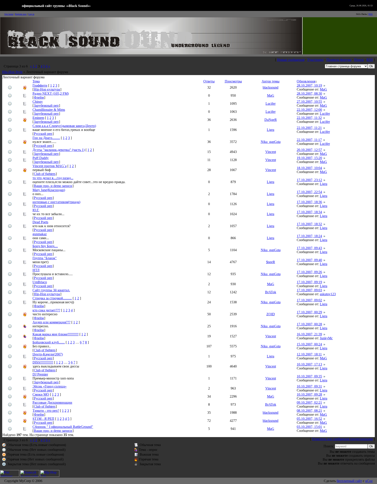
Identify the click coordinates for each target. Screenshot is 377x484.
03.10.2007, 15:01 (309, 427)
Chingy (38, 101)
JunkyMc (326, 338)
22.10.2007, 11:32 (309, 118)
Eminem (38, 118)
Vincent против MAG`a (50, 166)
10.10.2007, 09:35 (309, 376)
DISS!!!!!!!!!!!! (43, 362)
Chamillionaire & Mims (49, 110)
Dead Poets (40, 222)
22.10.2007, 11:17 (309, 140)
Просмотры (233, 81)
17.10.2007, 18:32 (309, 224)
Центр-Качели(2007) (48, 354)
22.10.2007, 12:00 (309, 110)
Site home (8, 14)
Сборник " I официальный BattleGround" (63, 427)
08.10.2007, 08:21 (309, 410)
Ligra (270, 130)
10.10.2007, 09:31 (309, 386)
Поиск (359, 60)
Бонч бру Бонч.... (45, 246)
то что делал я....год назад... (53, 178)
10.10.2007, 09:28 (309, 394)
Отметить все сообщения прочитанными (342, 439)
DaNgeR (270, 120)
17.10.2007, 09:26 (309, 272)
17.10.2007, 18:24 (309, 236)
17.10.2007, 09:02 (309, 300)
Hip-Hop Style (12, 72)
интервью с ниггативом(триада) (56, 202)
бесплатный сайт (349, 481)
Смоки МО (41, 394)
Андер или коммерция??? (51, 322)
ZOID (270, 314)
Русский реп (43, 134)
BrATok (270, 292)
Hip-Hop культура (47, 89)
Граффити (40, 85)
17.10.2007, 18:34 (309, 212)
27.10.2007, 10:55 (309, 101)
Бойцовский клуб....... (49, 342)
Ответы (209, 81)
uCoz (369, 481)
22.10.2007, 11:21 (309, 128)
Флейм (39, 97)
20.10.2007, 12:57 (309, 150)
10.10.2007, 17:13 (309, 364)
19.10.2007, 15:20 (309, 158)
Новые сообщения (290, 60)
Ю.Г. (36, 210)
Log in (31, 14)
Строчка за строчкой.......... (52, 298)
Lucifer (271, 103)
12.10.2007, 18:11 (309, 354)
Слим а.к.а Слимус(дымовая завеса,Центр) (64, 126)
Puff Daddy (41, 158)
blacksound (270, 87)
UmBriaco (40, 282)
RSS (370, 14)
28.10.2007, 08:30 (309, 93)
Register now (21, 14)
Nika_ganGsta (271, 142)
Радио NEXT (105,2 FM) (51, 93)
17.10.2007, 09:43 (309, 248)
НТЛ (36, 270)
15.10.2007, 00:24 (309, 344)
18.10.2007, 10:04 (309, 168)
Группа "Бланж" (45, 258)
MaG (323, 89)
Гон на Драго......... (46, 138)
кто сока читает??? (46, 310)
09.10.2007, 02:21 (309, 402)
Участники (315, 60)
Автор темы (270, 81)
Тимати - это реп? (46, 410)
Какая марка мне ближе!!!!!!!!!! (56, 334)
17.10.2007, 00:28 (309, 324)
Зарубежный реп (46, 105)
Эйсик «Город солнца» (50, 386)
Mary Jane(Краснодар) (49, 190)
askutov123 (328, 294)
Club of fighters (44, 174)
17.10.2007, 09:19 (309, 282)
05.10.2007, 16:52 (309, 418)
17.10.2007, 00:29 (309, 312)
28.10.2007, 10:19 (309, 85)
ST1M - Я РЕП (43, 418)
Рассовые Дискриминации (52, 402)
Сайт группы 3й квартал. (51, 290)
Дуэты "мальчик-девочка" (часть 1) (59, 150)
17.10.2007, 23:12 (309, 180)
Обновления (306, 81)
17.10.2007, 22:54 (309, 192)
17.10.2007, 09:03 (309, 290)
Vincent (270, 152)
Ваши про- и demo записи (53, 186)
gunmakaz (40, 234)
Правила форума (338, 60)
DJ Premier (40, 374)
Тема (36, 81)
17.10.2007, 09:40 (309, 260)
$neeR (270, 262)
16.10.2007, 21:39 (309, 334)
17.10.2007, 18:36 (309, 202)
